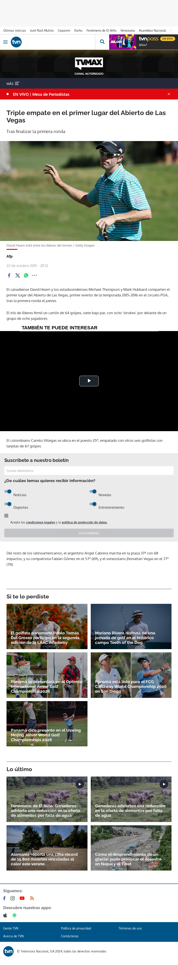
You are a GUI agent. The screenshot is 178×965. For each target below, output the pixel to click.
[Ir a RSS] (33, 898)
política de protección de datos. (84, 522)
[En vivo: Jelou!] (122, 42)
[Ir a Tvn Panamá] (53, 42)
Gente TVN (10, 928)
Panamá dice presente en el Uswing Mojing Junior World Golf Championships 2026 (46, 735)
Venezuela (127, 30)
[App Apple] (6, 915)
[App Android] (15, 915)
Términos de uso (130, 928)
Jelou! (143, 45)
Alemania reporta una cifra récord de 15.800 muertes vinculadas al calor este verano (44, 859)
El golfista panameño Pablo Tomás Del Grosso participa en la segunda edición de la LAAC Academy (45, 637)
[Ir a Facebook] (5, 898)
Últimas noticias (14, 30)
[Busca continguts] (102, 42)
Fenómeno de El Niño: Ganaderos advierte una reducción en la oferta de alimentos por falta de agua (45, 810)
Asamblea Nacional (152, 30)
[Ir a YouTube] (23, 898)
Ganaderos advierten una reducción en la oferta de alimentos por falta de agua (130, 810)
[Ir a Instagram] (13, 898)
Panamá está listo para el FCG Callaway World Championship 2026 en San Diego (131, 686)
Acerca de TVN (13, 936)
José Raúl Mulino (42, 30)
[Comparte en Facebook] (9, 275)
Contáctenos (70, 936)
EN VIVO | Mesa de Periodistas (41, 94)
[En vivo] (141, 38)
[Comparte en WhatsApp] (26, 275)
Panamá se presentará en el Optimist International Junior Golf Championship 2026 (47, 686)
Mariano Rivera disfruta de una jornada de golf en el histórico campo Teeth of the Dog (125, 637)
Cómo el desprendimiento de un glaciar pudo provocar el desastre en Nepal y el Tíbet (128, 859)
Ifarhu (78, 30)
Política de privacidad (76, 928)
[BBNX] (8, 951)
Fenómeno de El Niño (101, 30)
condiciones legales (40, 522)
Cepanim (64, 30)
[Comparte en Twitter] (17, 275)
